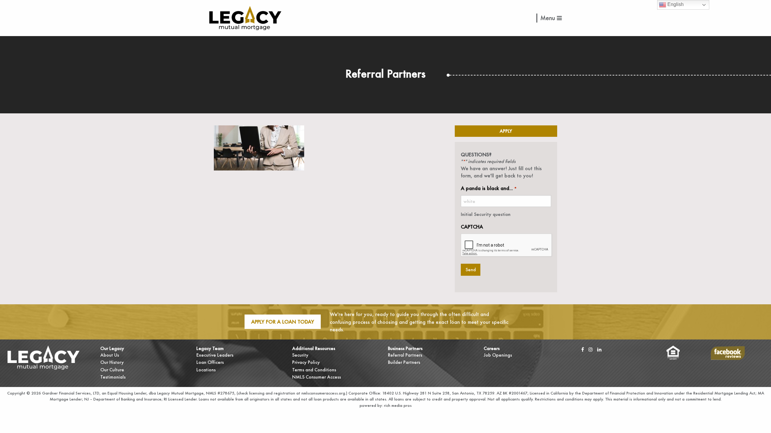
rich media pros (397, 405)
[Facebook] (582, 349)
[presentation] (506, 245)
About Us (109, 355)
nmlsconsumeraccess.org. (323, 393)
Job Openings (498, 355)
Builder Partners (404, 362)
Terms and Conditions (314, 370)
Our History (112, 362)
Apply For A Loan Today (282, 321)
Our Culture (112, 370)
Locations (206, 370)
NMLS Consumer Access (316, 377)
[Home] (245, 17)
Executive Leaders (214, 355)
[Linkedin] (599, 349)
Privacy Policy (306, 362)
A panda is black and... (489, 188)
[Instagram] (590, 349)
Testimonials (113, 377)
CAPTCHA (472, 226)
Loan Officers (210, 362)
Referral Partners (405, 355)
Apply (506, 131)
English (675, 4)
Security (300, 355)
